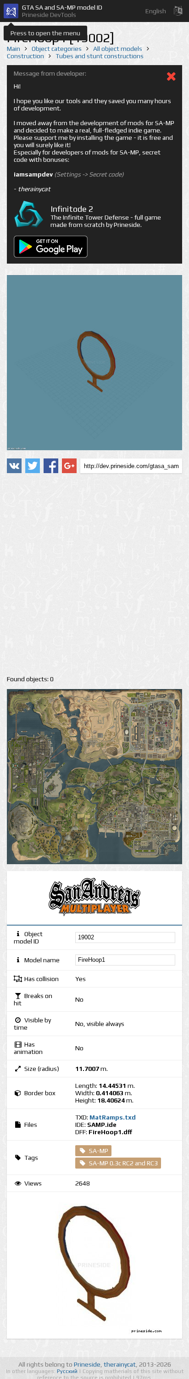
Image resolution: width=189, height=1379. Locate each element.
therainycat (120, 1364)
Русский (68, 1371)
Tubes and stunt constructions (100, 56)
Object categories (57, 48)
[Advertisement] (94, 574)
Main (13, 48)
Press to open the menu (45, 33)
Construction (25, 56)
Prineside (87, 1364)
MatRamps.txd (112, 1117)
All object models (117, 48)
